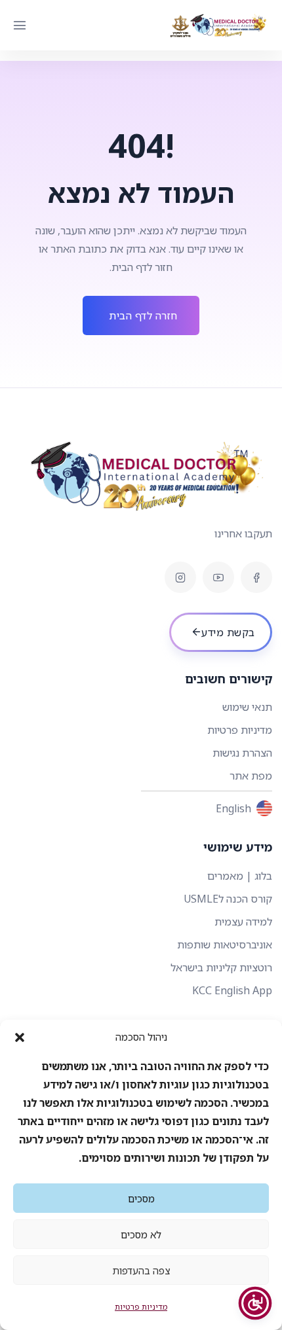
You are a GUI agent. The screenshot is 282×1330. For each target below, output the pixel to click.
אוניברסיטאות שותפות (224, 944)
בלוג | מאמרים (239, 876)
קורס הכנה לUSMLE (228, 898)
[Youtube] (218, 577)
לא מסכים (141, 1234)
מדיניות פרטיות (141, 1306)
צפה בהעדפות (141, 1270)
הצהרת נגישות (242, 753)
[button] (19, 1036)
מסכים (141, 1198)
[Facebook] (256, 577)
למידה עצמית (243, 921)
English (233, 808)
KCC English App (232, 990)
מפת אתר (251, 775)
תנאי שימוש (247, 707)
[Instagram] (180, 577)
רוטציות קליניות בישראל (221, 967)
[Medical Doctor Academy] (219, 25)
